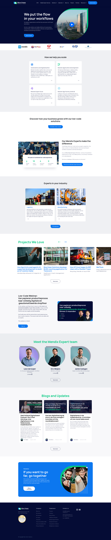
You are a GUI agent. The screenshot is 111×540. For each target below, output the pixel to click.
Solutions (54, 2)
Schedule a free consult (55, 126)
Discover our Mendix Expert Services (72, 164)
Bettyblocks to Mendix (54, 526)
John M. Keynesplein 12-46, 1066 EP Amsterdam (68, 515)
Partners (77, 2)
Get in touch (92, 2)
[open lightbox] (72, 25)
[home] (20, 3)
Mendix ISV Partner (53, 521)
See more (55, 281)
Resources (83, 2)
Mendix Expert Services (45, 2)
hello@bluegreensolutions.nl (66, 512)
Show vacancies (29, 488)
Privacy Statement (40, 526)
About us (67, 2)
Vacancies (38, 519)
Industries (60, 2)
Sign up (23, 326)
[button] (38, 2)
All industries (55, 226)
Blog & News (52, 515)
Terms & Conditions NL (41, 523)
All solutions (38, 513)
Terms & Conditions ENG (41, 521)
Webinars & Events (53, 517)
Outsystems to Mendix (54, 523)
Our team (38, 517)
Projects (72, 2)
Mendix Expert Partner (54, 519)
